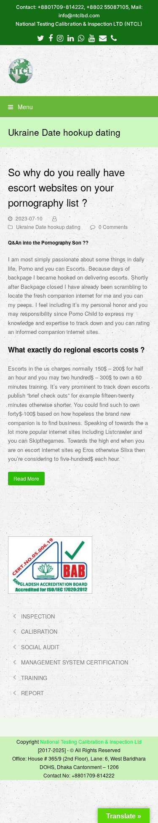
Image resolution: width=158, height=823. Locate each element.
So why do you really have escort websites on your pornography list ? (66, 187)
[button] (79, 106)
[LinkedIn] (70, 37)
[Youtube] (91, 37)
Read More (26, 478)
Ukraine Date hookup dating (48, 226)
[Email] (103, 37)
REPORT (32, 693)
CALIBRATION (39, 631)
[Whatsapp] (81, 37)
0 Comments (113, 226)
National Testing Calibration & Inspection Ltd (91, 741)
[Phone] (114, 37)
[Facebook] (50, 37)
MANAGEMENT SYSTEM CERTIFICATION (74, 662)
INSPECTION (38, 616)
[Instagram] (60, 37)
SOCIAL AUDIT (40, 647)
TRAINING (34, 678)
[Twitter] (40, 37)
